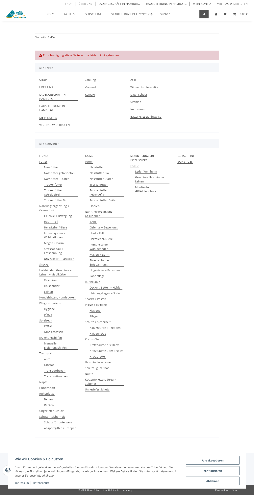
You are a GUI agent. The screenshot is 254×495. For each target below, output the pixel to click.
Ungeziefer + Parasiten (59, 259)
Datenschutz (41, 482)
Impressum (21, 482)
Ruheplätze (46, 393)
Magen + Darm (54, 243)
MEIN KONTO (202, 4)
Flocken (95, 206)
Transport (45, 353)
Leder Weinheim (146, 171)
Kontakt (90, 94)
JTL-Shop (233, 490)
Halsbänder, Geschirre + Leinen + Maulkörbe (55, 272)
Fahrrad (49, 365)
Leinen (48, 292)
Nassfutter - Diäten (56, 179)
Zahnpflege (97, 276)
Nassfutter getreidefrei (59, 173)
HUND (134, 166)
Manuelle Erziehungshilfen (55, 345)
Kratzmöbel (92, 339)
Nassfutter (51, 167)
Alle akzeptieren (213, 460)
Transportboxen (54, 370)
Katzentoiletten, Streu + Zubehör (100, 382)
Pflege (48, 315)
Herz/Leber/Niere (55, 227)
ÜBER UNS (85, 4)
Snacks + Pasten (95, 299)
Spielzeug (45, 320)
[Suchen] (204, 14)
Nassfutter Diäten (101, 179)
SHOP (68, 4)
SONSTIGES (185, 161)
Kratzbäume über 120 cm (106, 351)
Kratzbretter (98, 356)
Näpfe (43, 382)
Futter (43, 161)
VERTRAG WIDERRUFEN (232, 4)
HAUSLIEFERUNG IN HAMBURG (166, 4)
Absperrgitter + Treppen (60, 428)
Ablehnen (212, 481)
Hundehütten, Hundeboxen (57, 297)
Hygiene (49, 309)
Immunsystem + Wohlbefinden (54, 235)
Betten (48, 399)
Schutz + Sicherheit (52, 416)
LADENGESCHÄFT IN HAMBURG (119, 4)
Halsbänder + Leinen (99, 362)
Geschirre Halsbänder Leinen (149, 179)
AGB (133, 80)
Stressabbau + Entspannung (53, 251)
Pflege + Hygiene (50, 303)
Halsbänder (52, 286)
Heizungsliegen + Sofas (105, 293)
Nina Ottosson (53, 332)
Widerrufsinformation (144, 87)
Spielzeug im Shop (97, 368)
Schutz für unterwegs (58, 422)
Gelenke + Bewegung (58, 216)
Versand (90, 87)
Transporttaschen (56, 376)
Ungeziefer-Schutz (51, 411)
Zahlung (90, 80)
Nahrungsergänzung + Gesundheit (54, 208)
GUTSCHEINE (186, 156)
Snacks (43, 264)
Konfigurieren (212, 470)
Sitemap (135, 102)
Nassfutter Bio (99, 173)
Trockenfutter (53, 184)
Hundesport (47, 388)
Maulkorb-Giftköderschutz (145, 189)
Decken (49, 405)
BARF (93, 222)
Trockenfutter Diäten (103, 200)
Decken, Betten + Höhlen (106, 287)
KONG (48, 326)
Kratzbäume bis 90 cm (104, 345)
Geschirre (50, 280)
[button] (216, 14)
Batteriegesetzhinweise (145, 116)
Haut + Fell (51, 222)
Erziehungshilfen (50, 338)
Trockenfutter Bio (55, 200)
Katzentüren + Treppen (105, 328)
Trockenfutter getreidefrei (53, 192)
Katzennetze (98, 333)
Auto (47, 359)
